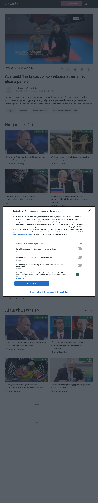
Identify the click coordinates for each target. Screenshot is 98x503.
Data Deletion (35, 292)
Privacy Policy (62, 292)
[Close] (90, 211)
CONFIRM (31, 283)
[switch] (79, 248)
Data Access (49, 292)
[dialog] (49, 251)
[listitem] (49, 243)
